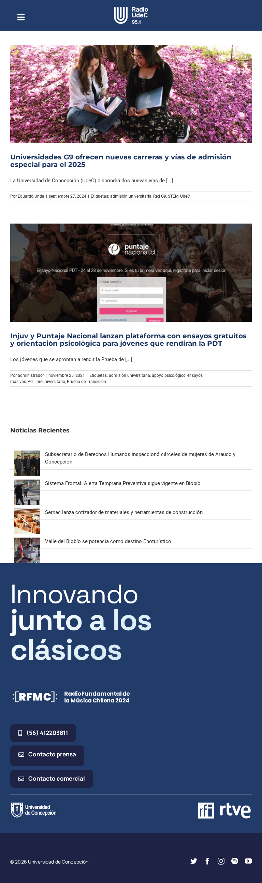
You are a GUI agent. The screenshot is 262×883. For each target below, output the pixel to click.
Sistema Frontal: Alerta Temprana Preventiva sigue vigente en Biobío (123, 483)
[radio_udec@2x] (131, 9)
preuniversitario (51, 381)
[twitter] (193, 861)
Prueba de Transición (86, 381)
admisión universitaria (130, 196)
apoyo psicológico (169, 375)
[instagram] (221, 861)
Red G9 (159, 196)
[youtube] (248, 861)
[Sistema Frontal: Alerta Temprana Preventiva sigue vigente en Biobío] (27, 483)
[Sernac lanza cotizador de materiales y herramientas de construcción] (27, 512)
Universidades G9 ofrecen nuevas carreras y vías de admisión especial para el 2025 (120, 161)
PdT (31, 381)
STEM (173, 196)
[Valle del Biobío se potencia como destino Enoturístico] (27, 541)
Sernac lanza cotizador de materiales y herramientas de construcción (124, 512)
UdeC (185, 196)
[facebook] (207, 861)
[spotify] (234, 861)
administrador (31, 375)
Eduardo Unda (31, 196)
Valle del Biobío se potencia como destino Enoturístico (108, 541)
